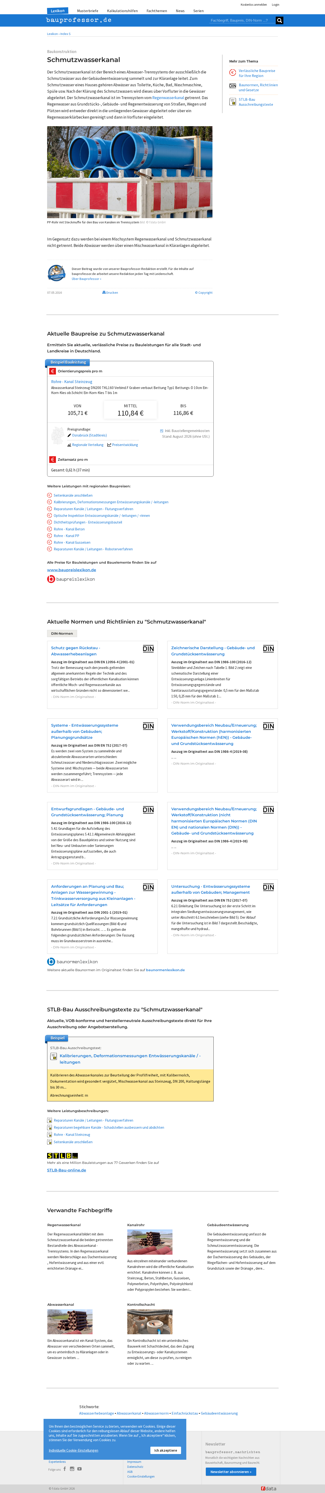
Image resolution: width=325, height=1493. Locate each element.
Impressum (134, 1462)
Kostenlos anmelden (254, 5)
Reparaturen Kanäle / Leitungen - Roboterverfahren (93, 549)
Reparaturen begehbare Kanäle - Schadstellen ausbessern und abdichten (109, 1127)
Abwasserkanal (129, 1413)
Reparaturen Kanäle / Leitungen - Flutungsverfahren (93, 509)
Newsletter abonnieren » (231, 1471)
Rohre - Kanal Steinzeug (71, 381)
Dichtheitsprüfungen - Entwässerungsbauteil (88, 522)
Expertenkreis (57, 1462)
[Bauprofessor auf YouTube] (79, 1469)
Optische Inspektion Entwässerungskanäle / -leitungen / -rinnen (102, 515)
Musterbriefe (87, 10)
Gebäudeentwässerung (219, 1413)
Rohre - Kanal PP (66, 535)
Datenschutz (135, 1467)
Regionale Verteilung (87, 444)
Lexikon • (53, 34)
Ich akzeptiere (165, 1450)
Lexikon (58, 11)
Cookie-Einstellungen (141, 1476)
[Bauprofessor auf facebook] (64, 1469)
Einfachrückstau (185, 1413)
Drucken (112, 292)
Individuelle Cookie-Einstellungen (73, 1450)
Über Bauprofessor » (86, 279)
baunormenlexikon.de (165, 970)
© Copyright (203, 292)
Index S (65, 34)
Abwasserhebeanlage (96, 1413)
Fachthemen (157, 10)
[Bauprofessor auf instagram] (72, 1469)
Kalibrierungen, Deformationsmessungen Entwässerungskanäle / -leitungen (111, 502)
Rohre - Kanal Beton (69, 529)
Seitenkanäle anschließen (73, 495)
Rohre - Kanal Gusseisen (72, 542)
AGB (130, 1472)
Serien (198, 10)
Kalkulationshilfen (122, 10)
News (180, 10)
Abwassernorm (156, 1413)
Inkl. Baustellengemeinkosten (187, 430)
